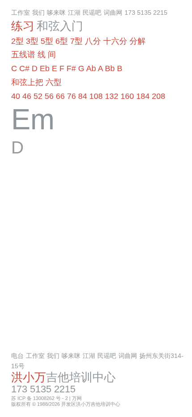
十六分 (115, 41)
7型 (76, 41)
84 (82, 96)
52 (37, 96)
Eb (45, 68)
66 (60, 96)
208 (158, 96)
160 (127, 96)
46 (26, 96)
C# (24, 68)
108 (96, 96)
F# (71, 68)
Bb (110, 68)
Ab (91, 68)
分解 (137, 41)
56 (49, 96)
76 (71, 96)
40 (15, 96)
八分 (93, 41)
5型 (47, 41)
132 (111, 96)
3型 (32, 41)
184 (143, 96)
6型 (61, 41)
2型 (17, 41)
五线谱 (23, 54)
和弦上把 (27, 82)
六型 (54, 82)
